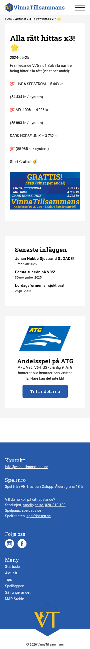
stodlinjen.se (33, 505)
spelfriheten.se (38, 516)
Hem (8, 19)
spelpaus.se (31, 510)
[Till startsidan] (35, 7)
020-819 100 (55, 505)
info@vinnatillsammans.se (26, 467)
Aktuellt (21, 19)
